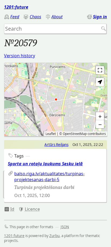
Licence (32, 209)
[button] (100, 82)
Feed (14, 17)
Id (12, 209)
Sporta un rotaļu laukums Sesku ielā (45, 164)
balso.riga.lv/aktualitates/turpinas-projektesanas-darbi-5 (49, 176)
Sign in (100, 17)
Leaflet (51, 133)
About (57, 17)
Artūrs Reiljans (56, 144)
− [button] (100, 124)
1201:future (16, 7)
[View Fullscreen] (100, 70)
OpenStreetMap (75, 133)
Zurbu (54, 235)
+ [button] (100, 116)
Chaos (35, 17)
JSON (65, 226)
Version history (19, 56)
